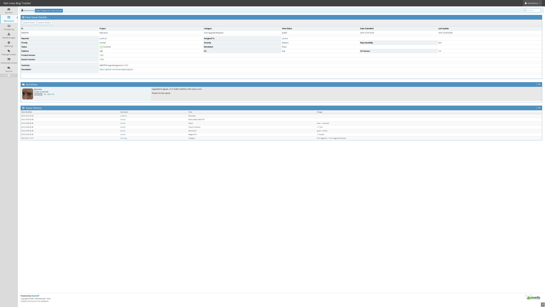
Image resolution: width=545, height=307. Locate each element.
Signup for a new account (52, 10)
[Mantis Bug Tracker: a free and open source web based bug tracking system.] (533, 297)
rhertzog (123, 138)
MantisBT (35, 295)
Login (38, 10)
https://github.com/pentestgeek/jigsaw (116, 69)
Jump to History (44, 22)
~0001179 (50, 94)
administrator (32, 301)
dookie (285, 38)
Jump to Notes (29, 22)
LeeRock (103, 38)
